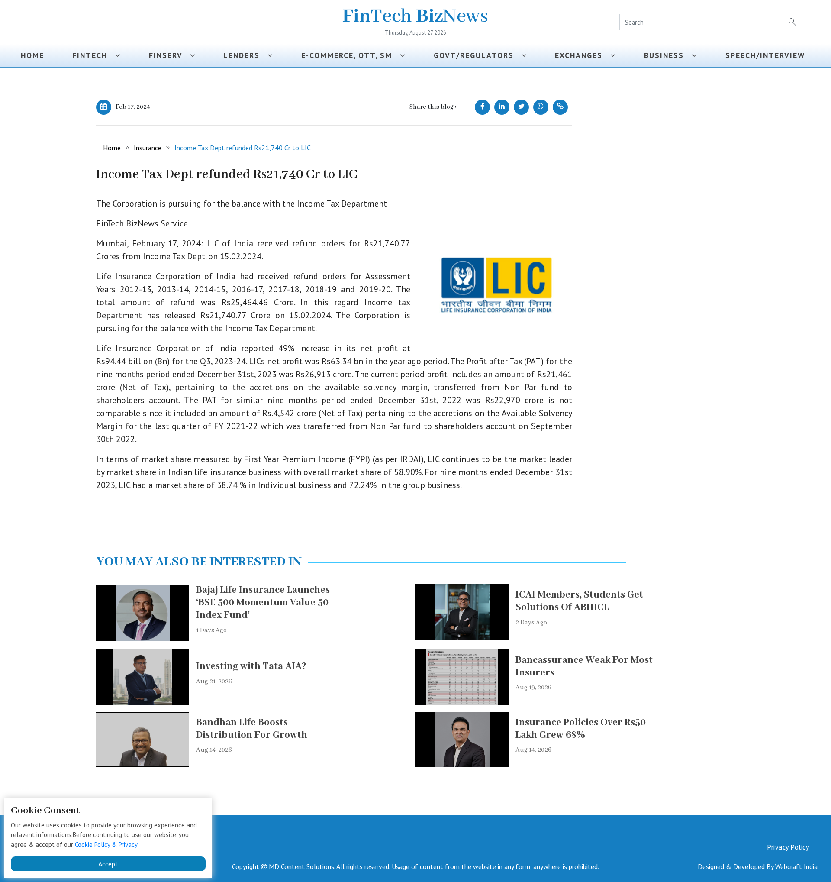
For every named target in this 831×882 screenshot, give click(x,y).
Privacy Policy (788, 847)
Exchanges (582, 55)
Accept (108, 863)
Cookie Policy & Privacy (106, 844)
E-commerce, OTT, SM (350, 55)
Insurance (147, 147)
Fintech (93, 55)
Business (668, 55)
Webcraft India (796, 866)
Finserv (169, 55)
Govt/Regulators (478, 55)
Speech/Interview (767, 55)
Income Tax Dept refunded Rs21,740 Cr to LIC (242, 147)
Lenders (245, 55)
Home (32, 55)
